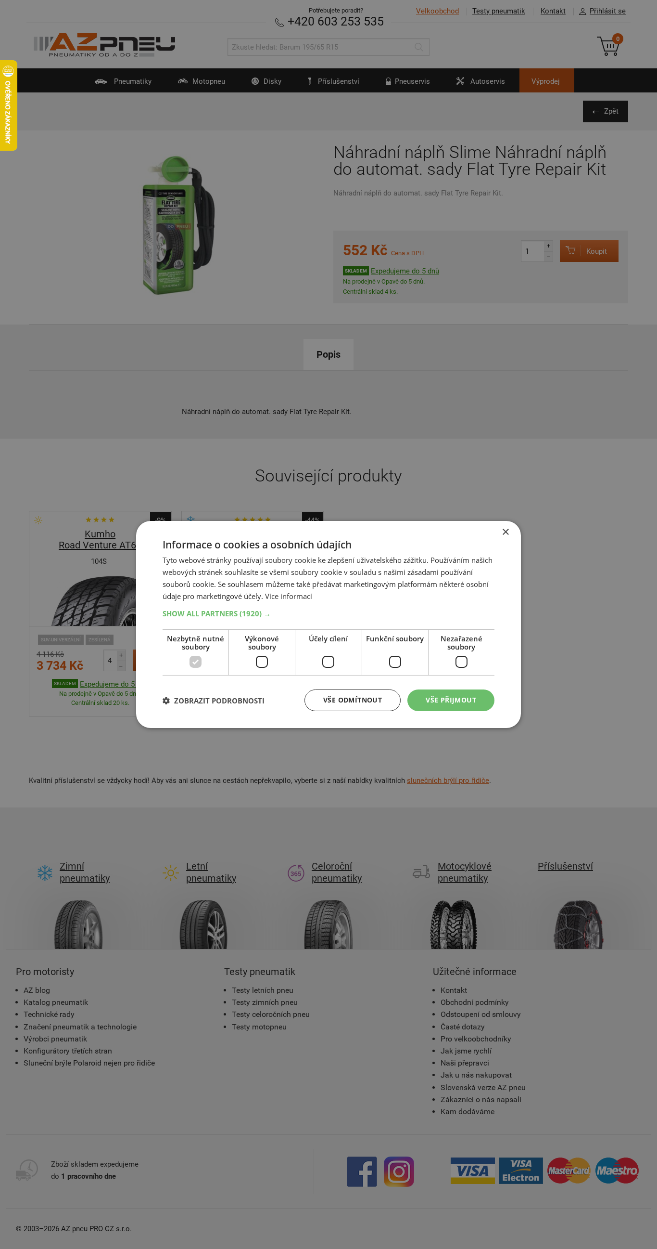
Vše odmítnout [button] (352, 699)
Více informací (288, 596)
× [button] (505, 532)
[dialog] (328, 624)
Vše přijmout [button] (451, 699)
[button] (328, 613)
